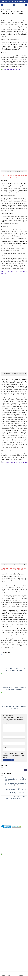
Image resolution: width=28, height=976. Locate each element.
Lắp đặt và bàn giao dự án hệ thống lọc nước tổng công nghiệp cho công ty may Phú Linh (15, 779)
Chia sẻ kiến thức (5, 9)
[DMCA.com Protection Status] (17, 827)
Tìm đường (3, 975)
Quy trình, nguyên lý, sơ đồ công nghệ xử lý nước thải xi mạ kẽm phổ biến (15, 797)
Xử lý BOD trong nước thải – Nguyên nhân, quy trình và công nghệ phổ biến (14, 793)
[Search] (26, 5)
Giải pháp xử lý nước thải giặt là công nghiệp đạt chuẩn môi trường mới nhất (15, 788)
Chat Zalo (8, 975)
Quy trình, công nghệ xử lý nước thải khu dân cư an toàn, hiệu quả (15, 784)
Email (4, 740)
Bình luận (5, 723)
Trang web (5, 747)
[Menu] (2, 5)
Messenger (21, 975)
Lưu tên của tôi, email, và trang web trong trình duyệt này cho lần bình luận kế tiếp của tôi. (13, 755)
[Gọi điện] (15, 974)
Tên (4, 734)
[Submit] (25, 770)
